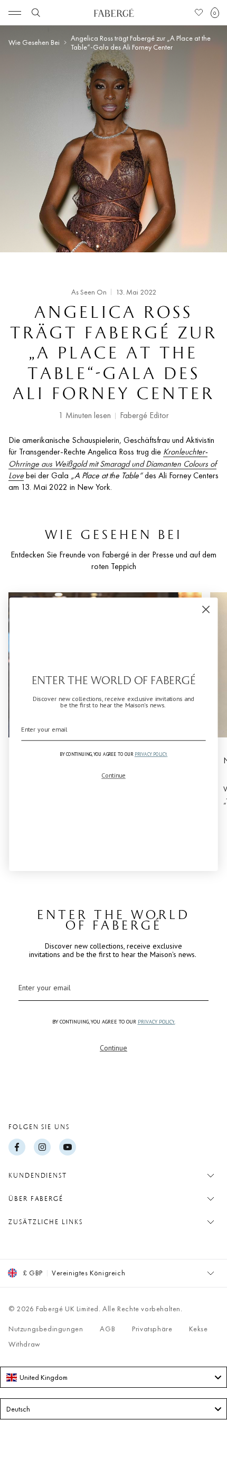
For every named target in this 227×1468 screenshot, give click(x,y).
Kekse (198, 1328)
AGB (107, 1328)
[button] (215, 13)
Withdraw (24, 1344)
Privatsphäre (152, 1328)
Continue (113, 1048)
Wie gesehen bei (34, 42)
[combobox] (113, 1377)
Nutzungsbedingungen (45, 1328)
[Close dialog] (206, 609)
